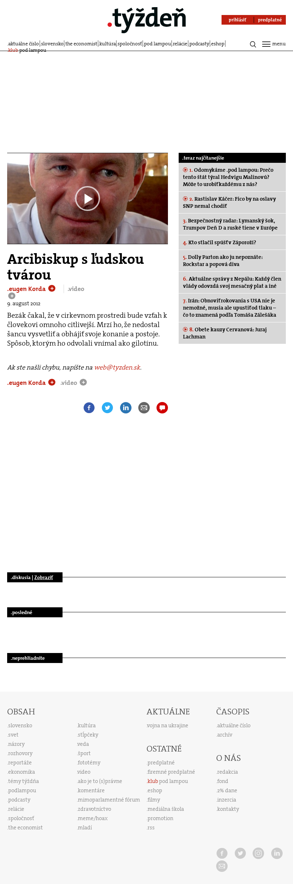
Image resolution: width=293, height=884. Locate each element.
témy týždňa (23, 781)
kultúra (107, 43)
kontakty (228, 809)
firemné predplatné (171, 771)
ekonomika (21, 771)
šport (84, 753)
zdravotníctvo (94, 809)
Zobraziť (43, 577)
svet (13, 734)
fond (222, 781)
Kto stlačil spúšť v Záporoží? (219, 242)
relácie (180, 43)
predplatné (161, 762)
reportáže (20, 762)
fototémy (89, 762)
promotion (160, 818)
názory (16, 744)
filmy (154, 799)
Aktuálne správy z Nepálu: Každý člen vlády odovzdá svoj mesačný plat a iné (232, 282)
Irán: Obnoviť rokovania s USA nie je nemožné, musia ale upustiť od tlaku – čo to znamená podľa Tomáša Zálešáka (229, 307)
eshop (217, 43)
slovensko (52, 43)
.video (76, 289)
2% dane (227, 790)
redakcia (227, 771)
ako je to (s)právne (100, 781)
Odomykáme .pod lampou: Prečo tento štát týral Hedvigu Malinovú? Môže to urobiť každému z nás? (228, 177)
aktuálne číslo (23, 43)
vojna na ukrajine (167, 725)
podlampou (22, 790)
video (84, 771)
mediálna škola (166, 809)
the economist (81, 43)
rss (151, 827)
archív (224, 734)
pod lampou (157, 43)
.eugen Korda (27, 289)
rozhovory (20, 753)
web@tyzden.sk (117, 367)
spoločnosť (130, 43)
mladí (85, 827)
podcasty (199, 43)
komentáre (91, 790)
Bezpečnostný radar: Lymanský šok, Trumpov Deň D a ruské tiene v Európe (230, 224)
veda (83, 744)
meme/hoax (93, 818)
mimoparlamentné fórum (109, 799)
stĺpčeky (88, 734)
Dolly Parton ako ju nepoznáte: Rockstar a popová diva (223, 260)
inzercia (226, 799)
